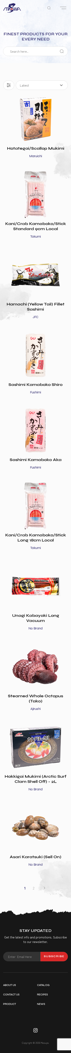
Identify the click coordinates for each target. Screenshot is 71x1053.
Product (9, 1004)
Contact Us (11, 994)
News (41, 1004)
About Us (9, 985)
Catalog (43, 985)
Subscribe (54, 956)
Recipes (42, 994)
